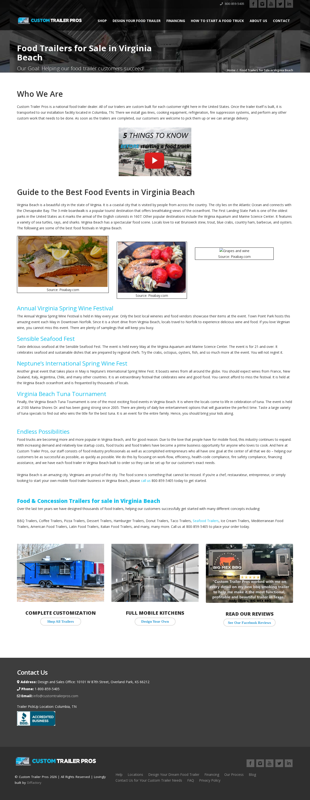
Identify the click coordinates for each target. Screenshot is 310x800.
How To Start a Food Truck (217, 20)
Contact (281, 20)
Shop (102, 20)
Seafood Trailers (206, 520)
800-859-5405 (234, 3)
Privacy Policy (209, 780)
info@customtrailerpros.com (55, 696)
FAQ (190, 780)
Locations (135, 774)
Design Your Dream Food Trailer (173, 774)
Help (119, 774)
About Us (258, 20)
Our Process (234, 774)
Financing (175, 20)
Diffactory (34, 782)
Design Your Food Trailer (137, 20)
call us (146, 480)
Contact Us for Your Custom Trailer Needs (149, 780)
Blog (252, 774)
